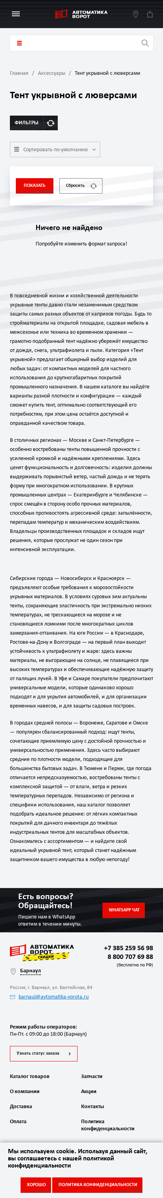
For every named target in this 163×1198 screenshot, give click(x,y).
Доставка (21, 1107)
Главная (19, 73)
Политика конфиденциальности (107, 1125)
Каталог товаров (19, 43)
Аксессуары (51, 73)
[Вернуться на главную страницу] (81, 14)
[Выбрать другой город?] (135, 14)
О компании (25, 1092)
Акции (89, 1092)
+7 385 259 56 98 (128, 948)
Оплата (18, 1122)
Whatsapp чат (124, 910)
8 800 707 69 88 (128, 960)
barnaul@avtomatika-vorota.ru (54, 997)
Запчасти (91, 1077)
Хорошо (36, 1185)
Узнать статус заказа (38, 1053)
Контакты (92, 1107)
